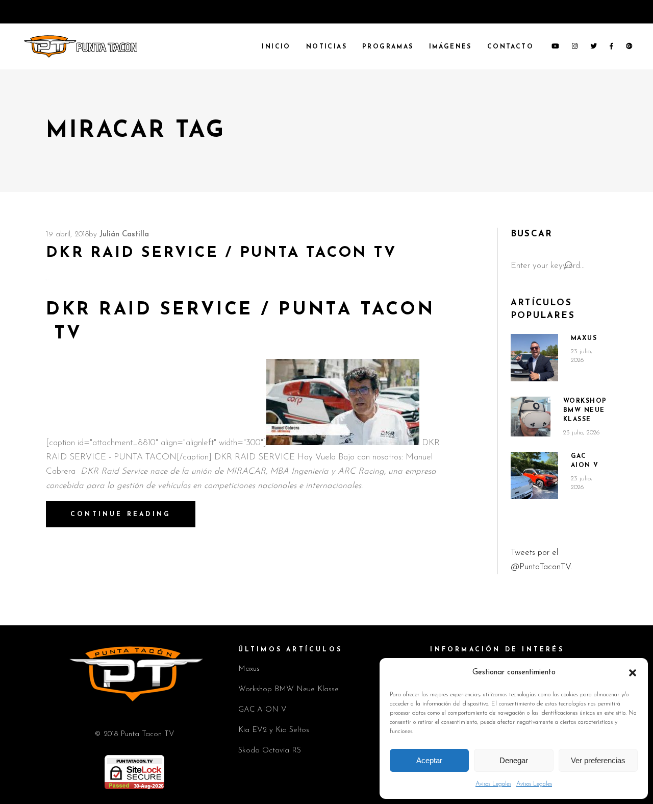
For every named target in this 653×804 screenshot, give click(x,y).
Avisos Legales (493, 784)
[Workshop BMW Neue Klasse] (530, 416)
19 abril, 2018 (67, 234)
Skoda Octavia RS (269, 750)
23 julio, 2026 (581, 432)
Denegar (513, 760)
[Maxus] (534, 357)
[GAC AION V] (534, 476)
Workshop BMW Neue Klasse (585, 410)
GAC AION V (262, 710)
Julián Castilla (124, 234)
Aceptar (429, 760)
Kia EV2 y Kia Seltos (273, 730)
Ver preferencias (598, 760)
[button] (632, 673)
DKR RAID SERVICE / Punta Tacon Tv (221, 253)
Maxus (584, 338)
